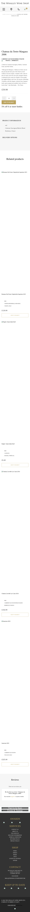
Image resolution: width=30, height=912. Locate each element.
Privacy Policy (15, 841)
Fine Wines (13, 14)
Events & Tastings (15, 858)
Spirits (15, 852)
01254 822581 (15, 876)
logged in (13, 796)
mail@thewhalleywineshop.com (15, 878)
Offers (15, 860)
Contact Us (15, 829)
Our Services (15, 833)
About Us (15, 831)
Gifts (15, 856)
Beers (15, 854)
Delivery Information (15, 835)
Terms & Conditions (15, 837)
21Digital (19, 905)
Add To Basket (15, 315)
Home (4, 14)
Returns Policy (15, 839)
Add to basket (8, 102)
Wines (8, 14)
